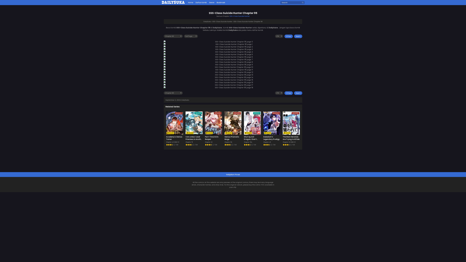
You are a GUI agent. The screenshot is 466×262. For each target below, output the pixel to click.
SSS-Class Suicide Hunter (239, 16)
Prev (289, 36)
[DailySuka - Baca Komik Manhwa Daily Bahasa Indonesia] (173, 3)
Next (298, 36)
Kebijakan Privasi (233, 174)
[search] (302, 2)
